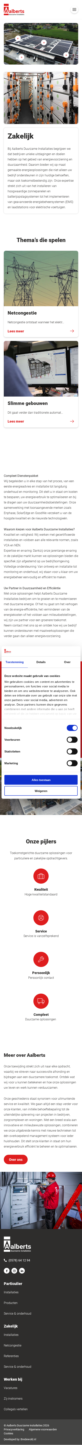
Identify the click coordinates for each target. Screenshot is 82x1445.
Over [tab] (67, 661)
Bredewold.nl (28, 1439)
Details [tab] (41, 661)
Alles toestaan (41, 779)
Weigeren (41, 791)
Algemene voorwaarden (43, 1429)
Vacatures (10, 1388)
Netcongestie (12, 1345)
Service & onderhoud (17, 1313)
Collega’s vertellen (16, 1409)
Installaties (11, 1292)
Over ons (16, 1159)
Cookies (8, 1433)
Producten (11, 1303)
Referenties (11, 1356)
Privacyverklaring (14, 1429)
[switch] (72, 740)
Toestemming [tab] (15, 661)
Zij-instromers (13, 1398)
